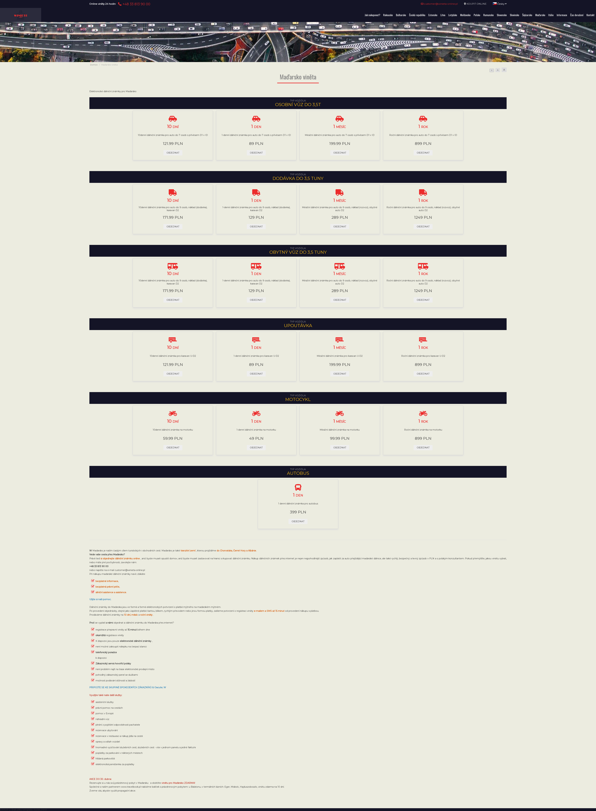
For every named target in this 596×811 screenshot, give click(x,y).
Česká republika (417, 15)
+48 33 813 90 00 (136, 4)
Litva (442, 15)
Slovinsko (514, 15)
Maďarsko (540, 15)
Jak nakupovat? (372, 15)
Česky (501, 3)
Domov (94, 65)
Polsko (477, 15)
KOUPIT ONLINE (476, 3)
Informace (562, 15)
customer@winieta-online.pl (440, 3)
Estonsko (432, 15)
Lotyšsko (452, 15)
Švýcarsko (527, 15)
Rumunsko (488, 15)
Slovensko (502, 15)
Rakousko (388, 15)
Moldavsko (465, 15)
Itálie (551, 15)
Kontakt (590, 15)
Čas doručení (576, 15)
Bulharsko (401, 15)
